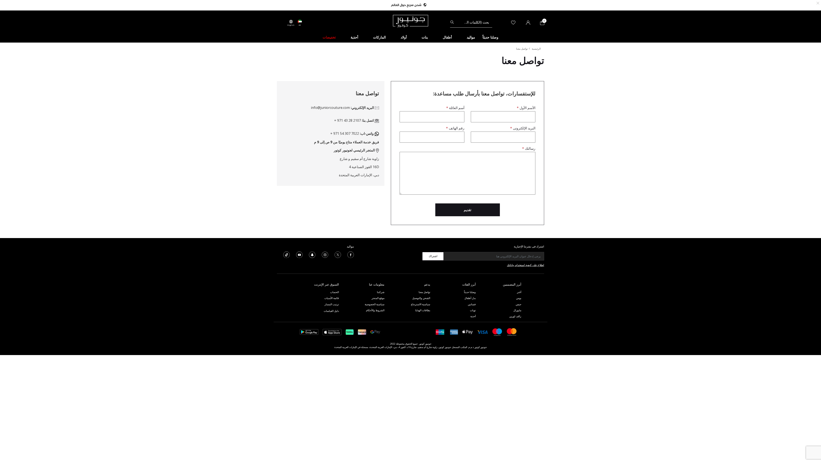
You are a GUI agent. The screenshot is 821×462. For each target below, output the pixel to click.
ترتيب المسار (332, 304)
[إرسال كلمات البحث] (452, 22)
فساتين (472, 304)
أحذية (473, 316)
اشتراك (433, 256)
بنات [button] (425, 37)
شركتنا (380, 292)
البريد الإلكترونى (523, 128)
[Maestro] (497, 331)
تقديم (467, 209)
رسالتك (529, 148)
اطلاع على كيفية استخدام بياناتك (525, 265)
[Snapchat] (312, 254)
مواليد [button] (471, 37)
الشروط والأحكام (375, 310)
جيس (518, 304)
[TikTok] (286, 254)
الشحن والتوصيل (421, 298)
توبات (473, 310)
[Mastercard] (512, 331)
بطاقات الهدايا (422, 310)
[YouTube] (299, 254)
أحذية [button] (354, 37)
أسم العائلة (456, 107)
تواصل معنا (424, 292)
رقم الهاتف (456, 128)
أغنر (519, 292)
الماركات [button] (379, 37)
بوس (518, 298)
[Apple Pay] (467, 331)
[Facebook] (350, 254)
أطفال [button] (447, 37)
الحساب (334, 292)
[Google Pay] (375, 331)
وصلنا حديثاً (470, 292)
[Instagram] (325, 254)
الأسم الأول (527, 107)
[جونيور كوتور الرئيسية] (410, 20)
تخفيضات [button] (329, 37)
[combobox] (471, 22)
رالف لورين (515, 316)
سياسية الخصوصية (374, 304)
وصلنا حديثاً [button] (490, 37)
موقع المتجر (378, 298)
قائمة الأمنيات (331, 298)
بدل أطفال (470, 298)
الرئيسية (536, 48)
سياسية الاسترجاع (420, 304)
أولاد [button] (404, 37)
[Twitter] (338, 254)
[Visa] (482, 331)
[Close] (818, 3)
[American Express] (454, 331)
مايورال (517, 310)
